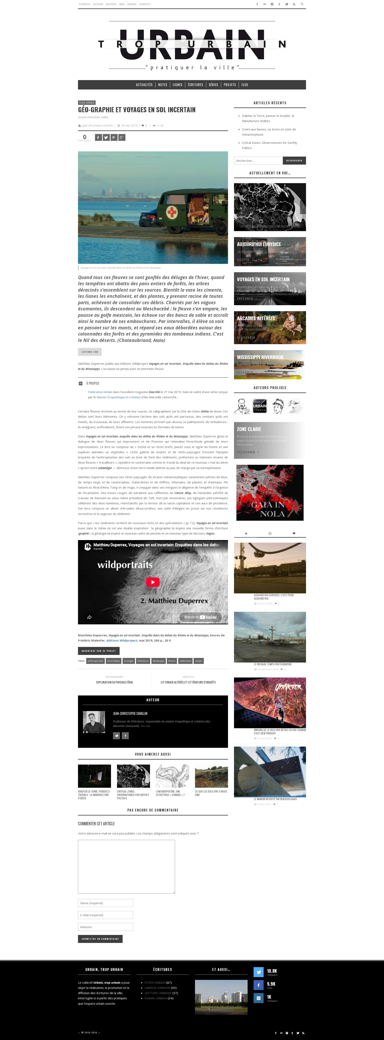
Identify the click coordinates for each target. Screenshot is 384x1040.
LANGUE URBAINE (157, 988)
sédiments (185, 660)
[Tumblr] (279, 4)
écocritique (113, 660)
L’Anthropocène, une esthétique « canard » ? (170, 793)
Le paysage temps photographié (273, 664)
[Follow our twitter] (259, 972)
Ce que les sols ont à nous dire (211, 793)
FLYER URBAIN (86, 102)
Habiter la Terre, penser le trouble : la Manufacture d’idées (94, 794)
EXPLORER (245, 298)
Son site (145, 726)
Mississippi (158, 660)
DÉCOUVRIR (246, 337)
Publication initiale (100, 392)
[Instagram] (272, 4)
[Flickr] (264, 4)
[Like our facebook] (259, 985)
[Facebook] (257, 4)
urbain (198, 660)
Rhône (171, 660)
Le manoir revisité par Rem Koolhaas (275, 799)
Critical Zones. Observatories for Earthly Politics (133, 794)
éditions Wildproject (121, 640)
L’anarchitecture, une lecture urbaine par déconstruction (221, 1008)
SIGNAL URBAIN (156, 998)
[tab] (153, 381)
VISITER (243, 259)
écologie (128, 660)
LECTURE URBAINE (158, 993)
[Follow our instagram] (259, 998)
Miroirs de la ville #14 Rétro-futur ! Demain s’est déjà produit (280, 731)
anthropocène (95, 660)
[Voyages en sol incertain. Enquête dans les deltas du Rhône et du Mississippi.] (153, 207)
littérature (143, 660)
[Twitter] (286, 4)
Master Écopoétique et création (119, 397)
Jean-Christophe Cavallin (97, 125)
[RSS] (294, 4)
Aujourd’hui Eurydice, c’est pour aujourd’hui (274, 596)
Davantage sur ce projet (99, 650)
